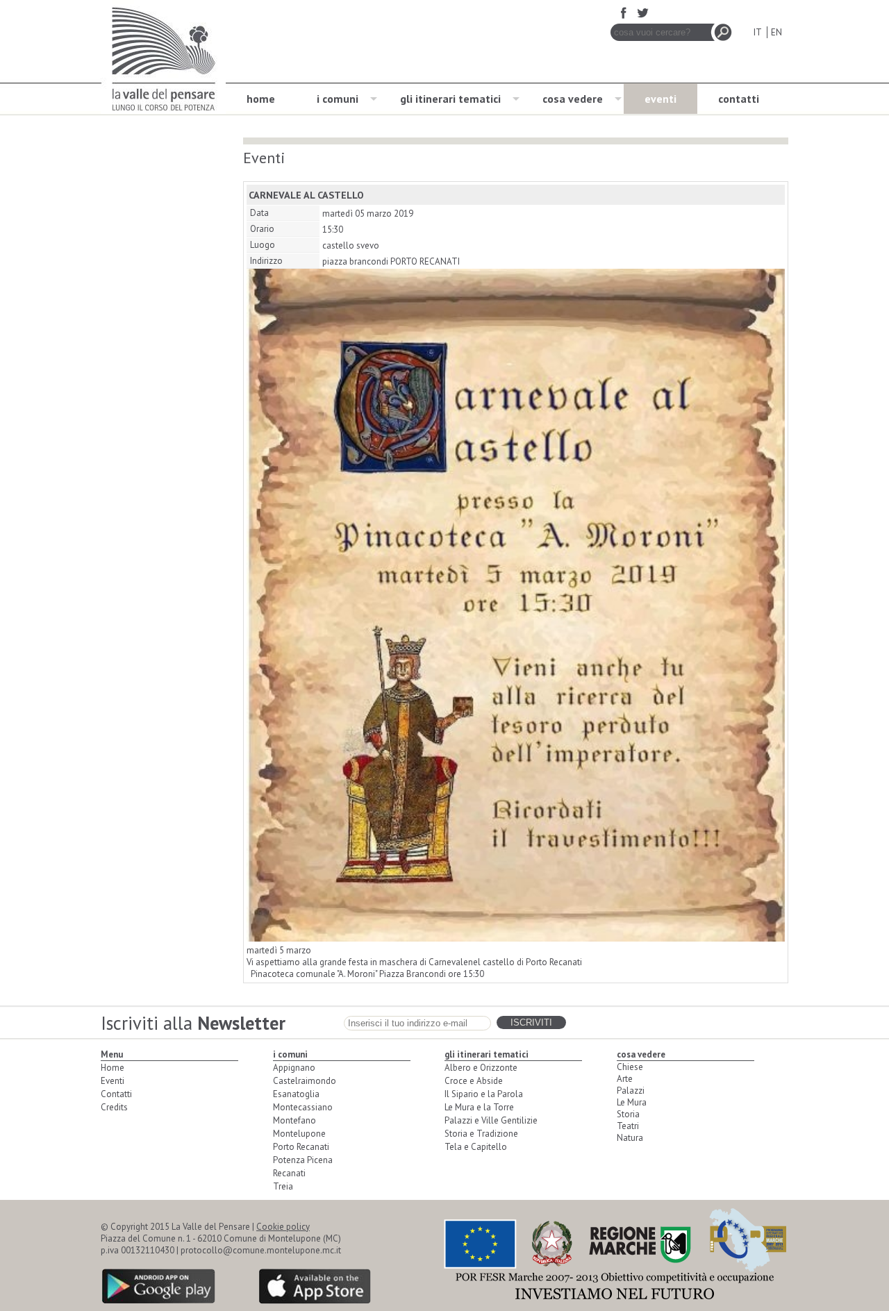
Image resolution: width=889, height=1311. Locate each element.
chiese (630, 1067)
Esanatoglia (296, 1094)
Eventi (112, 1081)
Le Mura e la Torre (479, 1107)
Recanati (289, 1173)
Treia (283, 1186)
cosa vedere (572, 99)
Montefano (294, 1120)
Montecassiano (303, 1107)
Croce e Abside (473, 1081)
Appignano (294, 1068)
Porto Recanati (301, 1147)
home (261, 99)
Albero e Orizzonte (480, 1068)
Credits (114, 1107)
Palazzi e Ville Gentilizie (491, 1120)
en (776, 32)
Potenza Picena (303, 1160)
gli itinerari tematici (450, 99)
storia (628, 1114)
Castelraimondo (304, 1081)
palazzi (631, 1090)
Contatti (116, 1094)
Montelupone (299, 1133)
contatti (738, 99)
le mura (632, 1102)
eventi (660, 99)
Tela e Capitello (475, 1147)
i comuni (337, 99)
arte (625, 1079)
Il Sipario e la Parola (483, 1094)
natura (630, 1138)
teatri (628, 1126)
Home (112, 1068)
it (757, 32)
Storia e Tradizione (481, 1133)
